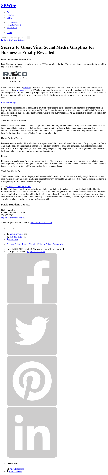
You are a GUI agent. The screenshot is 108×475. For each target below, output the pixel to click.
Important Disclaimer (36, 251)
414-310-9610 (16, 237)
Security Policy (13, 244)
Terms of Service (29, 244)
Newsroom (12, 27)
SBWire (8, 5)
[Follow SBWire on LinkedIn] (32, 457)
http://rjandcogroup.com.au (13, 217)
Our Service (12, 22)
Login (9, 17)
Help (9, 30)
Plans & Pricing (14, 25)
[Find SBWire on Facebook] (32, 303)
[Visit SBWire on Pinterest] (32, 405)
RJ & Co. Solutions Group (19, 186)
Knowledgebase (17, 469)
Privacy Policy (44, 244)
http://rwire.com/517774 (41, 222)
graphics (20, 90)
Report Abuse (59, 244)
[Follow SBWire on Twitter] (32, 354)
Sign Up (10, 15)
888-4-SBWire (16, 234)
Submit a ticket (15, 471)
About (9, 32)
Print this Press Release (13, 40)
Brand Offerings (8, 102)
